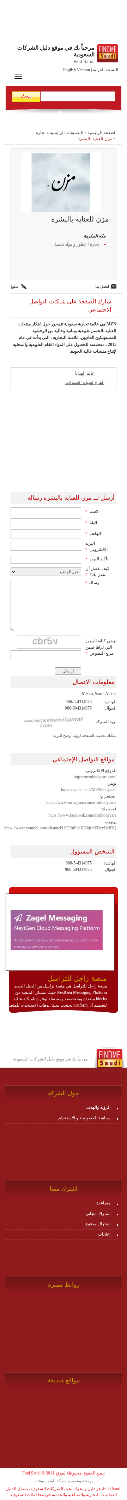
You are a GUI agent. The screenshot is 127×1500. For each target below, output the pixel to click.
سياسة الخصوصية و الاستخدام (84, 1117)
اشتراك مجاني (97, 1213)
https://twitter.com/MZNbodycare (88, 789)
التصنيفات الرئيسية (66, 132)
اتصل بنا (102, 286)
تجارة (41, 132)
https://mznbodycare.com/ (95, 776)
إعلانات (104, 1234)
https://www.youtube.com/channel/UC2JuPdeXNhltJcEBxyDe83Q (60, 827)
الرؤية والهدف (98, 1107)
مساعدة (103, 1202)
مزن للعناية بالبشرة (95, 138)
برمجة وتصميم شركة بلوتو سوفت (64, 1480)
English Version (76, 69)
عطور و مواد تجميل (70, 244)
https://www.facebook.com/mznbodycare (82, 815)
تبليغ (14, 286)
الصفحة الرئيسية (101, 132)
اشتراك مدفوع (97, 1223)
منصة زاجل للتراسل (77, 978)
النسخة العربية (105, 69)
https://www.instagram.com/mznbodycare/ (81, 802)
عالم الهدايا (85, 373)
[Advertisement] (63, 23)
